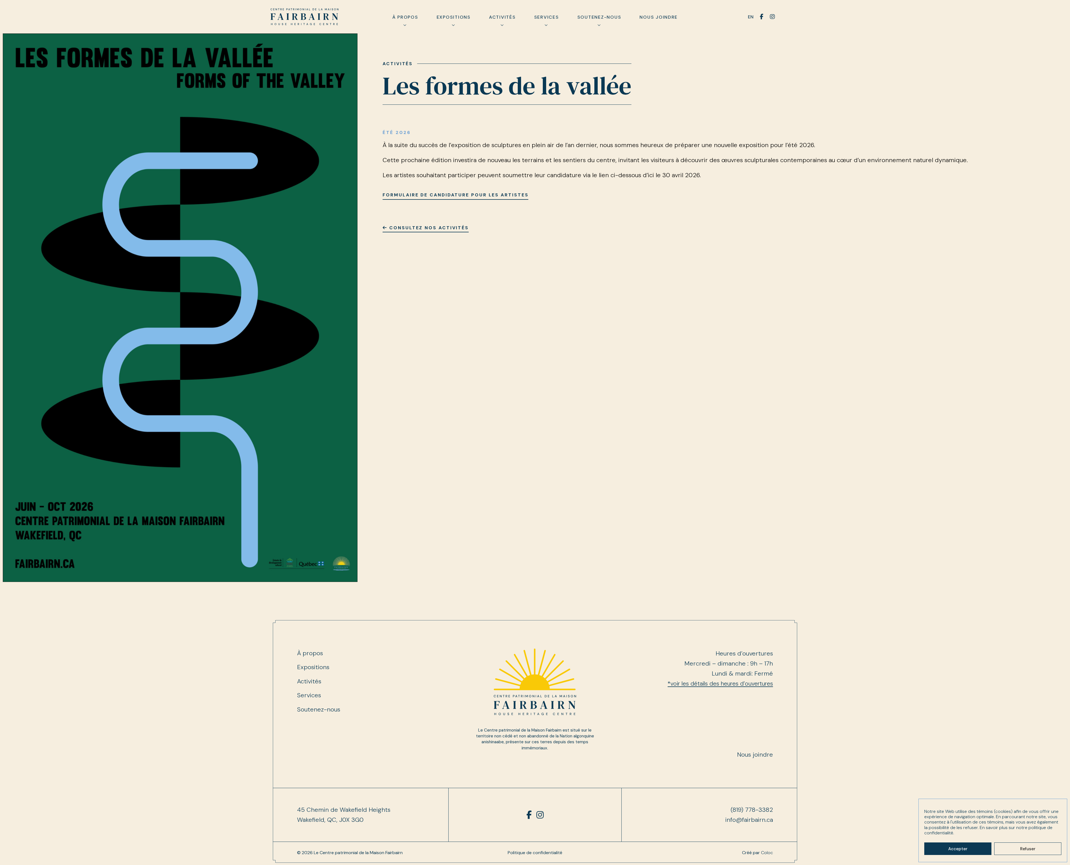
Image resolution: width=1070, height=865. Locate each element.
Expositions (454, 17)
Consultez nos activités (428, 228)
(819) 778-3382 (752, 810)
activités (398, 64)
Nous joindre (658, 17)
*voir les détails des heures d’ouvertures (720, 683)
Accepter (957, 849)
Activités (502, 17)
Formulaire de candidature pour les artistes (455, 195)
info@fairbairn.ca (749, 820)
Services (546, 17)
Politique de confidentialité (535, 853)
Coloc (767, 853)
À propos (405, 17)
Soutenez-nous (599, 17)
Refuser (1027, 849)
